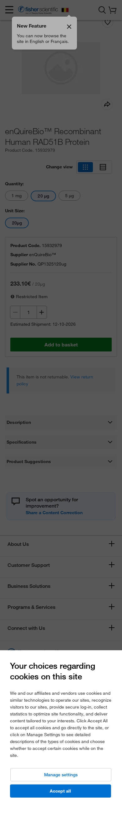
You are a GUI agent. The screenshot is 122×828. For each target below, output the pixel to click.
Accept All (60, 791)
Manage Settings (61, 775)
